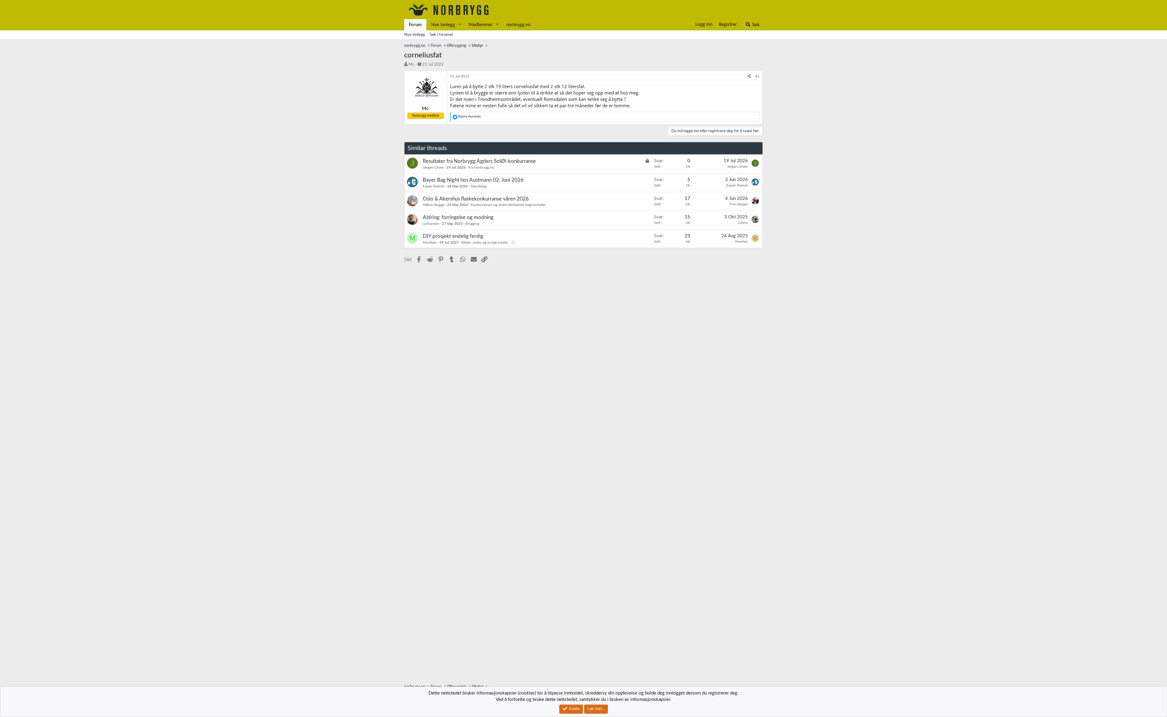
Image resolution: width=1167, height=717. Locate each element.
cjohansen (431, 223)
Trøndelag (478, 186)
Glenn (743, 223)
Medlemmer (481, 24)
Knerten (741, 241)
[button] (460, 24)
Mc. (411, 65)
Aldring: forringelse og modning (458, 217)
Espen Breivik (433, 186)
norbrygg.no (518, 24)
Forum (415, 24)
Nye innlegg (443, 24)
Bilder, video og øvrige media (484, 242)
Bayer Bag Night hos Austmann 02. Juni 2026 (473, 180)
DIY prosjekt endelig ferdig (453, 236)
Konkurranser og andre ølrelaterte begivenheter (508, 205)
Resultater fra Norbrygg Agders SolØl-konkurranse (479, 161)
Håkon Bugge (433, 205)
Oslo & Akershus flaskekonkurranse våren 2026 (476, 198)
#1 (757, 76)
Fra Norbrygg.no (481, 167)
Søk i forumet (441, 35)
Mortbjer (430, 242)
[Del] (749, 76)
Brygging (472, 223)
